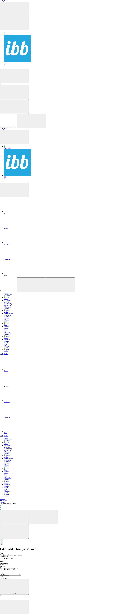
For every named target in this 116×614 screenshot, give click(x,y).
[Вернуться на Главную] (4, 129)
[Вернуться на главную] (4, 1)
